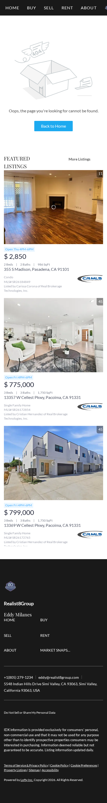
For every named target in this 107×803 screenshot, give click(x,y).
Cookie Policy (59, 765)
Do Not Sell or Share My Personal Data (29, 712)
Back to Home (53, 125)
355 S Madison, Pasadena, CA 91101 (36, 269)
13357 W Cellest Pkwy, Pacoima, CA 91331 (42, 397)
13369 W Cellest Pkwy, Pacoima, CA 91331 (42, 525)
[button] (31, 8)
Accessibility (50, 770)
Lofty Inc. (27, 780)
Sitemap (34, 770)
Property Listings (15, 770)
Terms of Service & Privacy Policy (26, 765)
